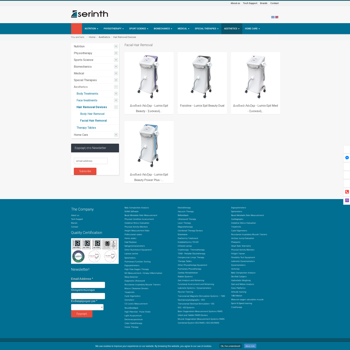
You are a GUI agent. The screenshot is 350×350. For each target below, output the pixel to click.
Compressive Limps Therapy (191, 257)
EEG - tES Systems (186, 307)
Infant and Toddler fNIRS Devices (193, 315)
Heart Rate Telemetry (241, 246)
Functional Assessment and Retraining (196, 284)
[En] (276, 16)
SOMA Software (132, 211)
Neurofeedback (131, 308)
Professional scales (133, 234)
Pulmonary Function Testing (138, 261)
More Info (250, 345)
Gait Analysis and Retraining (191, 280)
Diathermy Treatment (188, 238)
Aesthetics (231, 28)
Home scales (130, 238)
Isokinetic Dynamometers (243, 261)
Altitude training (238, 292)
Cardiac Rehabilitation (188, 273)
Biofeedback (183, 215)
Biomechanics (162, 28)
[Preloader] (149, 77)
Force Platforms (238, 288)
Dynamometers (238, 265)
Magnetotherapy (185, 227)
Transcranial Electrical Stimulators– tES (196, 304)
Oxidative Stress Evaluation (137, 223)
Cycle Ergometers (133, 296)
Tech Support (250, 3)
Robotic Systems (185, 276)
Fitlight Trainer (238, 253)
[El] (273, 16)
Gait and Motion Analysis (242, 284)
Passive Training (185, 292)
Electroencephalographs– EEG (191, 300)
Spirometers (130, 258)
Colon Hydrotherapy (133, 323)
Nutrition (90, 28)
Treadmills (130, 292)
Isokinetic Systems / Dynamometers (194, 288)
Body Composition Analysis (137, 208)
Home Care (251, 28)
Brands (263, 3)
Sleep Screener (131, 277)
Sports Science (83, 60)
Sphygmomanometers (135, 246)
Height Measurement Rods (137, 231)
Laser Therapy (184, 223)
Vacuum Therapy (186, 211)
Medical (183, 28)
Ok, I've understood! (230, 345)
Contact (274, 3)
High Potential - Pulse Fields (138, 312)
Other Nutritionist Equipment (138, 250)
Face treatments (87, 100)
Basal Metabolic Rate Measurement (141, 215)
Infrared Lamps (185, 246)
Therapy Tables (86, 127)
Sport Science (138, 28)
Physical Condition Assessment (139, 219)
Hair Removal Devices (124, 37)
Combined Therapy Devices (190, 231)
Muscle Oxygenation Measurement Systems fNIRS (201, 319)
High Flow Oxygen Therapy (137, 269)
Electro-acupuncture (134, 319)
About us (235, 3)
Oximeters (129, 300)
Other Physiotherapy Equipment (192, 265)
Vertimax (235, 269)
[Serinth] (89, 14)
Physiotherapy (113, 28)
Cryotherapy (236, 307)
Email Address (82, 278)
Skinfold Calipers (239, 276)
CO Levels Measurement (136, 304)
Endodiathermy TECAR (188, 242)
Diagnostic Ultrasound (135, 281)
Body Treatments (87, 93)
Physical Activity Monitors (136, 227)
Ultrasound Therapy (187, 219)
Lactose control (131, 253)
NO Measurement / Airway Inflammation (143, 273)
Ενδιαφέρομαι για (84, 301)
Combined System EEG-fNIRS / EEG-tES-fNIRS (198, 323)
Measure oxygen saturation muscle (247, 299)
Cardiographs (237, 219)
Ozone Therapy (131, 327)
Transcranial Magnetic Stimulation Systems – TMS (201, 296)
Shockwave (183, 234)
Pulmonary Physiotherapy (189, 269)
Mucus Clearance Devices (136, 288)
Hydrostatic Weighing (241, 280)
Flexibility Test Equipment (243, 257)
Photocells (235, 242)
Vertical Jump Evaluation (242, 238)
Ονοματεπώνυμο (83, 289)
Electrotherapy (184, 208)
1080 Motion (236, 296)
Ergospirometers (132, 265)
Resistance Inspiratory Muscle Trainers (143, 284)
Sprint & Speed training (241, 303)
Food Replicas (131, 242)
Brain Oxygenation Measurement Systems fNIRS (200, 311)
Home (92, 37)
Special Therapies (206, 28)
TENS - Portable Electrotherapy (191, 253)
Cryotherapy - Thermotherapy (191, 250)
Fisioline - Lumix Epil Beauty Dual (202, 105)
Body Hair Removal (92, 114)
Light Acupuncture (133, 315)
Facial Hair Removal (93, 120)
